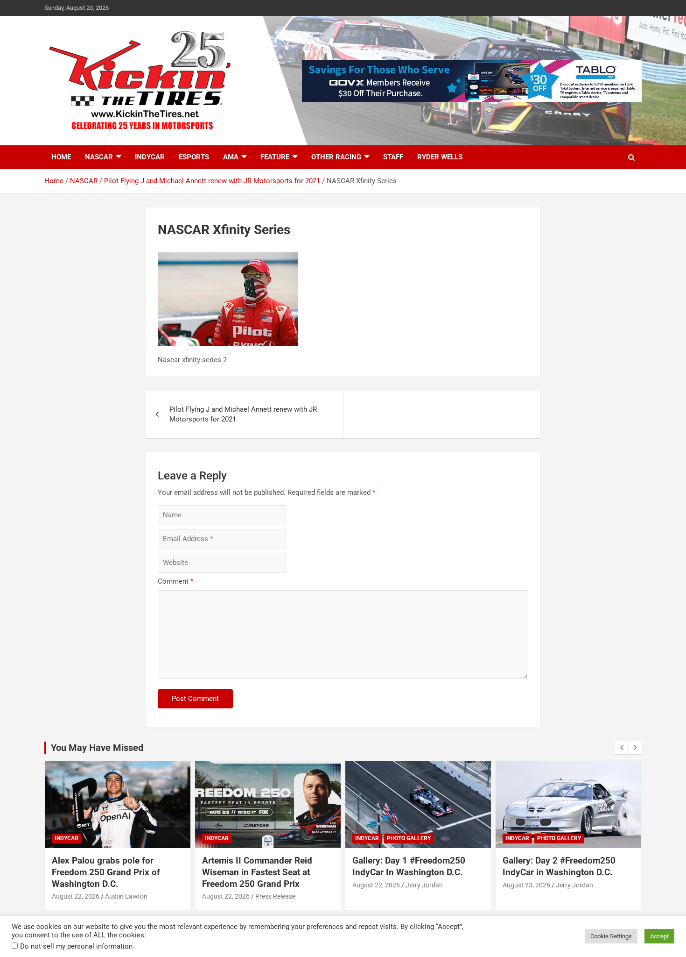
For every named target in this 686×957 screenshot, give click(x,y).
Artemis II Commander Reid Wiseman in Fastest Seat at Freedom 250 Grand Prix (257, 872)
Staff (393, 157)
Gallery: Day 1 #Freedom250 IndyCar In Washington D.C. (408, 866)
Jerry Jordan (424, 885)
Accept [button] (659, 936)
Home (61, 157)
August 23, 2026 (526, 885)
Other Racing (336, 157)
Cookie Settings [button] (611, 936)
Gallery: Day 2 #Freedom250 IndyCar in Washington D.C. (559, 866)
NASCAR (99, 157)
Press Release (275, 896)
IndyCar (150, 157)
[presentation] (621, 747)
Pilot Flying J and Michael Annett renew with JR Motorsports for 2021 (243, 414)
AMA (230, 157)
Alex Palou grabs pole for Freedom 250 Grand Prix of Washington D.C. (106, 872)
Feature (274, 157)
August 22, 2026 (75, 896)
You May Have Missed (97, 747)
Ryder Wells (439, 157)
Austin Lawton (126, 896)
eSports (194, 157)
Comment (175, 581)
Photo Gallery (409, 838)
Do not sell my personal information (76, 946)
